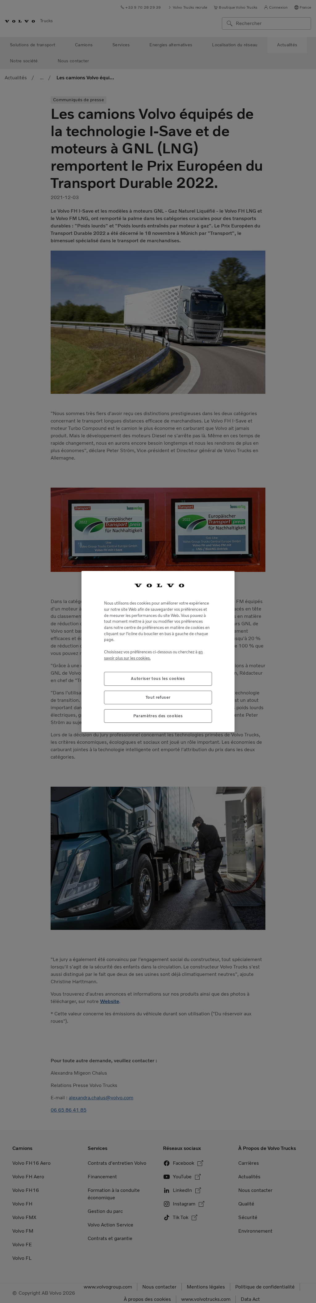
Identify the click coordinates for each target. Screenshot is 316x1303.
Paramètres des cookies (158, 716)
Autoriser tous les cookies (158, 678)
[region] (158, 651)
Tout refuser (158, 697)
